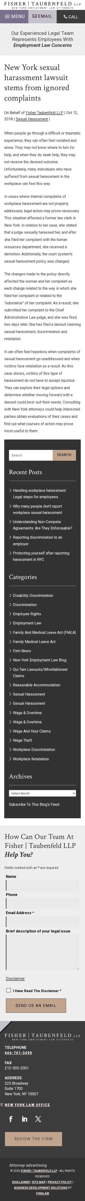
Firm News (22, 651)
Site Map (39, 1182)
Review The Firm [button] (33, 1139)
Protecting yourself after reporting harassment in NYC (41, 556)
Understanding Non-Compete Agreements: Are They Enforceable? (43, 525)
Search (64, 455)
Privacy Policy (60, 1182)
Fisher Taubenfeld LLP (44, 112)
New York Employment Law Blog (39, 660)
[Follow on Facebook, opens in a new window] (11, 1119)
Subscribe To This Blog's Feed (34, 804)
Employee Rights (27, 614)
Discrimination (25, 605)
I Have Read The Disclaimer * (37, 991)
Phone (11, 894)
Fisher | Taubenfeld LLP (39, 1171)
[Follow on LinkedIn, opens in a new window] (24, 1119)
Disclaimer (15, 978)
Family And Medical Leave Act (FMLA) (44, 632)
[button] (14, 15)
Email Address (20, 913)
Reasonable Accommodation (36, 685)
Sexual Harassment (32, 119)
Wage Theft (22, 740)
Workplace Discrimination (34, 749)
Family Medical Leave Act (34, 641)
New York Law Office (27, 1105)
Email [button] (45, 16)
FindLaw (42, 1193)
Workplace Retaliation (31, 759)
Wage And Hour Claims (32, 731)
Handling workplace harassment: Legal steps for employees (39, 493)
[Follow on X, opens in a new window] (38, 1119)
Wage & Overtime (27, 713)
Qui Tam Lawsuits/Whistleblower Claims (40, 672)
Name (11, 876)
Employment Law (27, 623)
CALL (73, 16)
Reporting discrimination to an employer (37, 540)
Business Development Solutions (40, 1187)
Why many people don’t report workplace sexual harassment (37, 509)
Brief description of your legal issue (38, 931)
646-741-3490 (18, 1053)
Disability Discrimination (33, 595)
